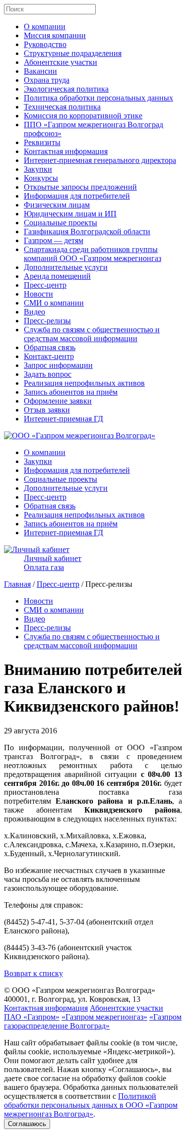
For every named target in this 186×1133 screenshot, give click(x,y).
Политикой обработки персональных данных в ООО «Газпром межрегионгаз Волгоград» (91, 1105)
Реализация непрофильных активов (84, 383)
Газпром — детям (53, 240)
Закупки (38, 169)
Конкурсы (41, 178)
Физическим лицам (57, 205)
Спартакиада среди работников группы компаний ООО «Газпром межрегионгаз (92, 253)
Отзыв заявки (47, 410)
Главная (17, 584)
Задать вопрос (47, 374)
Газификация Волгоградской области (87, 231)
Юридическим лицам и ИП (70, 213)
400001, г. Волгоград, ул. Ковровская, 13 (72, 999)
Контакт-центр (49, 356)
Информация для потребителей (77, 196)
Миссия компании (55, 35)
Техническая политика (62, 107)
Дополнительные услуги (66, 267)
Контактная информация (66, 151)
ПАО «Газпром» (32, 1017)
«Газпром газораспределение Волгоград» (93, 1021)
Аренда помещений (57, 276)
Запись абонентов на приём (71, 392)
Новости (38, 294)
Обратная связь (49, 347)
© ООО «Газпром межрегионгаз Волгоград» (79, 990)
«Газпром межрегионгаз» (104, 1017)
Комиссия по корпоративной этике (83, 115)
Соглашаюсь (27, 1124)
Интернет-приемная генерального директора (100, 160)
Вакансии (40, 71)
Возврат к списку (33, 973)
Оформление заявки (58, 401)
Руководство (45, 44)
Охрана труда (46, 80)
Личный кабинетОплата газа (52, 562)
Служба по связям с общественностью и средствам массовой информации (92, 334)
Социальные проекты (60, 222)
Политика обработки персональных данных (98, 98)
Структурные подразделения (73, 53)
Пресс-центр (45, 285)
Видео (34, 312)
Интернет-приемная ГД (63, 418)
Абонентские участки (60, 62)
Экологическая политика (66, 89)
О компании (44, 26)
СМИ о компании (54, 303)
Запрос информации (58, 365)
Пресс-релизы (47, 320)
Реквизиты (42, 142)
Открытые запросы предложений (80, 187)
